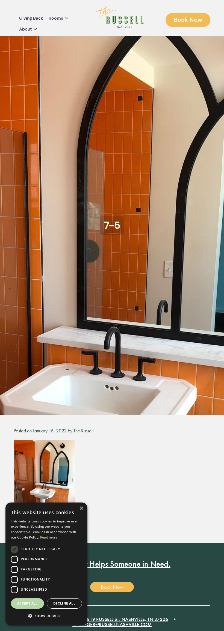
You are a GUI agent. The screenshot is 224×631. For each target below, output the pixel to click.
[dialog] (46, 564)
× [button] (81, 508)
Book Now (188, 20)
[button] (46, 616)
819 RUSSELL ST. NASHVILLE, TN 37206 (127, 619)
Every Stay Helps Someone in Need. (112, 564)
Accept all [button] (27, 603)
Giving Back (31, 18)
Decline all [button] (64, 603)
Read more (49, 537)
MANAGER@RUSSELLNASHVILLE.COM (112, 624)
